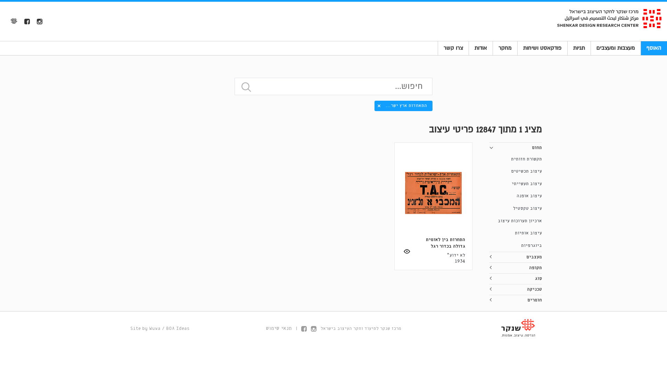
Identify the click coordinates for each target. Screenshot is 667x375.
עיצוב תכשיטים (526, 171)
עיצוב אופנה (529, 196)
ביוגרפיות (531, 245)
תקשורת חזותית (526, 159)
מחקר (505, 47)
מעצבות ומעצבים (615, 47)
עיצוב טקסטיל (527, 208)
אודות (481, 47)
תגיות (579, 47)
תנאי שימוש (279, 328)
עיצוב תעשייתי (527, 184)
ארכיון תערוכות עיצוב (520, 221)
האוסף (654, 47)
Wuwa (154, 328)
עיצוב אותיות (528, 233)
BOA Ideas (178, 328)
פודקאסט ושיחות (542, 47)
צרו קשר (453, 47)
